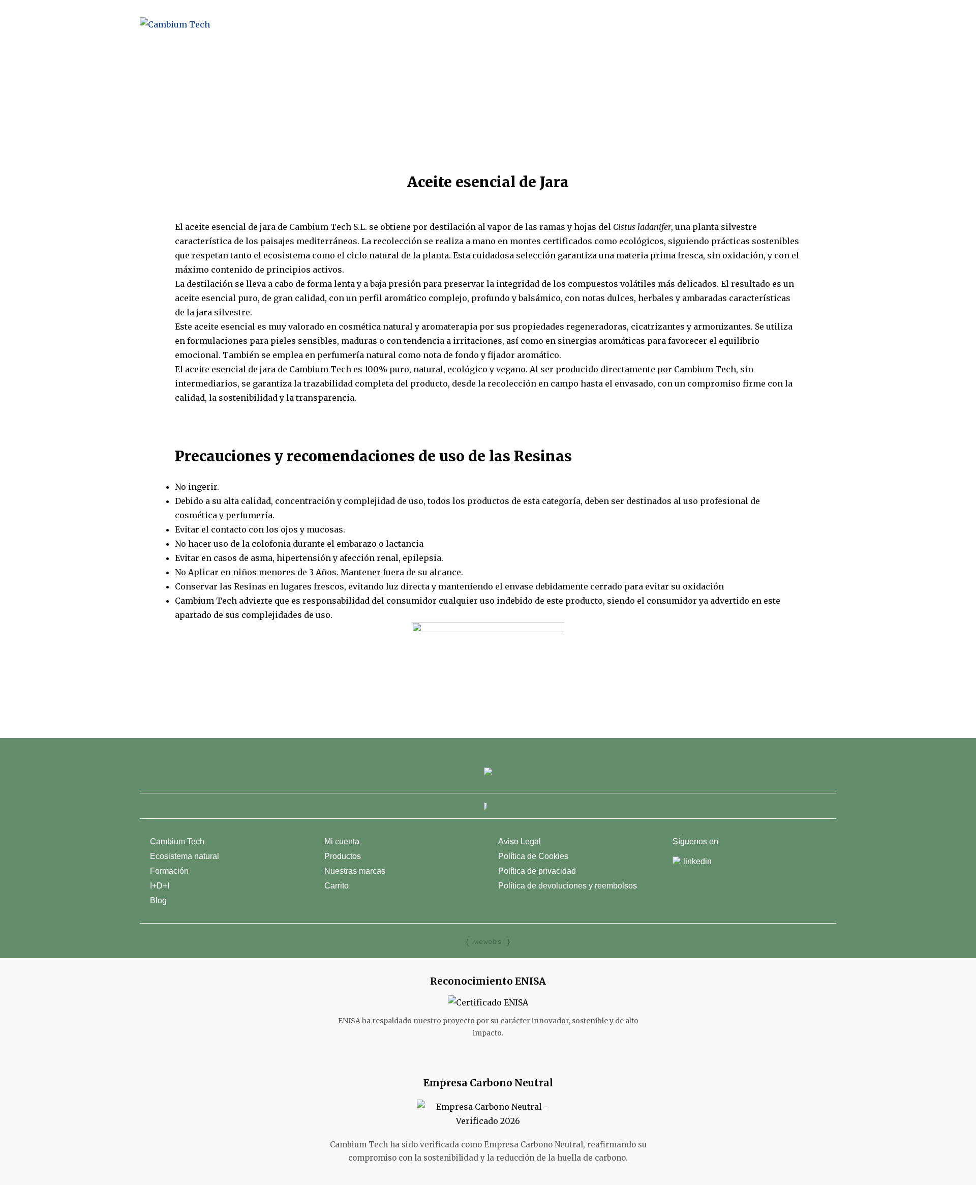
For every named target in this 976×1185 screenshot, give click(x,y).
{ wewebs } (488, 942)
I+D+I (159, 885)
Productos (543, 24)
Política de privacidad (537, 871)
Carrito (336, 885)
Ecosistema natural (184, 856)
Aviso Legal (519, 841)
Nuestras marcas (609, 24)
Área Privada (770, 24)
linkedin (697, 861)
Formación (169, 871)
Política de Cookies (533, 856)
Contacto (715, 24)
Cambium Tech (469, 24)
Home (414, 24)
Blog (674, 24)
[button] (488, 120)
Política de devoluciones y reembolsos (567, 885)
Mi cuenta (341, 841)
